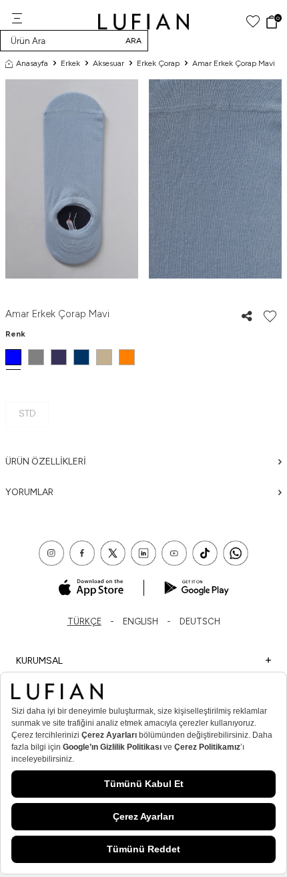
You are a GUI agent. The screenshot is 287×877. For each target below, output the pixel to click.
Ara (133, 40)
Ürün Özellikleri (45, 461)
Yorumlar (29, 492)
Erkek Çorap (158, 63)
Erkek (70, 63)
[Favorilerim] (253, 21)
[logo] (144, 21)
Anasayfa (32, 63)
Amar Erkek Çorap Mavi (233, 63)
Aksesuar (108, 63)
